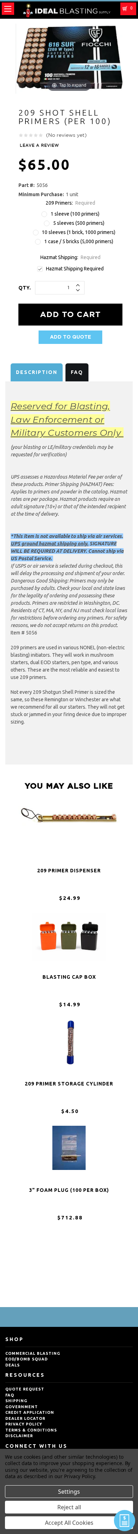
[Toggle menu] (8, 8)
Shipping (16, 1401)
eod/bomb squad (26, 1359)
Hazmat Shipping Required (75, 268)
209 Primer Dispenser (69, 870)
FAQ (77, 372)
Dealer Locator (25, 1418)
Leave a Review (39, 145)
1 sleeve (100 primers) (75, 214)
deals (12, 1365)
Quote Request (24, 1389)
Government (21, 1407)
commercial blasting (32, 1353)
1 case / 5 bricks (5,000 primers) (78, 241)
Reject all (69, 1507)
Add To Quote (70, 337)
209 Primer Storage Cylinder (69, 1084)
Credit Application (29, 1412)
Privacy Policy (23, 1424)
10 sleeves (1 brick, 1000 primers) (78, 232)
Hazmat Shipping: (70, 257)
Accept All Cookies (69, 1523)
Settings (69, 1491)
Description (36, 372)
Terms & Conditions (31, 1430)
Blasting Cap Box (69, 977)
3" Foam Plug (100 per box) (69, 1190)
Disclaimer (19, 1436)
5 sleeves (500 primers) (78, 223)
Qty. (24, 288)
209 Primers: (71, 203)
